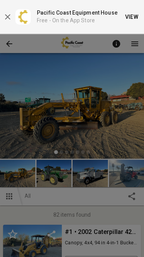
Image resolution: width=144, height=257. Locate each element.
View (132, 17)
